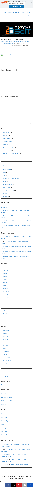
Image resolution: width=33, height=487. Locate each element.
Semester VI (6, 196)
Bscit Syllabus (4, 393)
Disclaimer (3, 404)
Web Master (5, 236)
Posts (4, 175)
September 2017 (6, 273)
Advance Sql (6, 135)
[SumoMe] (30, 485)
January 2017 (6, 294)
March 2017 (5, 288)
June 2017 (5, 279)
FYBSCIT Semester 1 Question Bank (11, 153)
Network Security (7, 169)
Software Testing (7, 187)
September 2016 (6, 307)
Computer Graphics (7, 141)
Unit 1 (4, 165)
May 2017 (5, 282)
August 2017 (6, 276)
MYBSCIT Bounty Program (8, 400)
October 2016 (6, 304)
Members (14, 18)
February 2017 (6, 291)
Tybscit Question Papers (8, 190)
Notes (2, 424)
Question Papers (5, 421)
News (6, 41)
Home (2, 41)
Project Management (8, 184)
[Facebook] (5, 9)
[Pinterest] (11, 9)
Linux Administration (7, 163)
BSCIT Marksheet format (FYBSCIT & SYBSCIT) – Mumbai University (17, 14)
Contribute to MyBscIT (6, 397)
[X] (13, 485)
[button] (16, 4)
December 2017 (6, 267)
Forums (29, 18)
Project (4, 181)
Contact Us (4, 431)
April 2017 (5, 285)
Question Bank (5, 435)
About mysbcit (4, 428)
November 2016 (6, 300)
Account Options (26, 21)
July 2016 (5, 313)
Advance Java (6, 132)
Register (8, 18)
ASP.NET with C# (7, 138)
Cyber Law (5, 144)
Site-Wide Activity (22, 18)
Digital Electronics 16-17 (8, 147)
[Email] (25, 485)
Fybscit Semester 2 (7, 157)
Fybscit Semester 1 (7, 150)
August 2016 (6, 310)
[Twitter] (2, 9)
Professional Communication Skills (11, 178)
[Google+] (8, 9)
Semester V (5, 193)
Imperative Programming (8, 160)
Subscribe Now (16, 6)
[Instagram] (14, 9)
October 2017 (6, 270)
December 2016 (6, 297)
